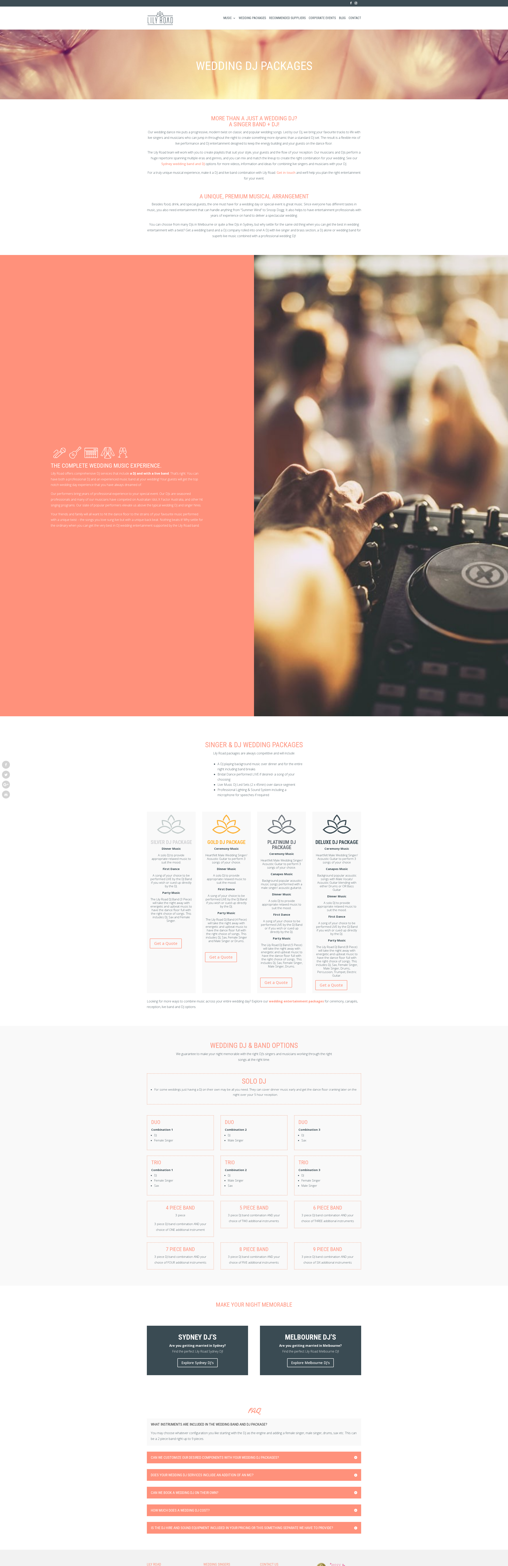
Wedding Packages (252, 18)
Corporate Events (322, 18)
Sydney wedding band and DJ (183, 164)
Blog (342, 18)
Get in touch (286, 172)
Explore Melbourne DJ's (310, 1362)
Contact (355, 18)
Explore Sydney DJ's (197, 1362)
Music (227, 18)
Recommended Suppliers (287, 18)
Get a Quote (165, 943)
